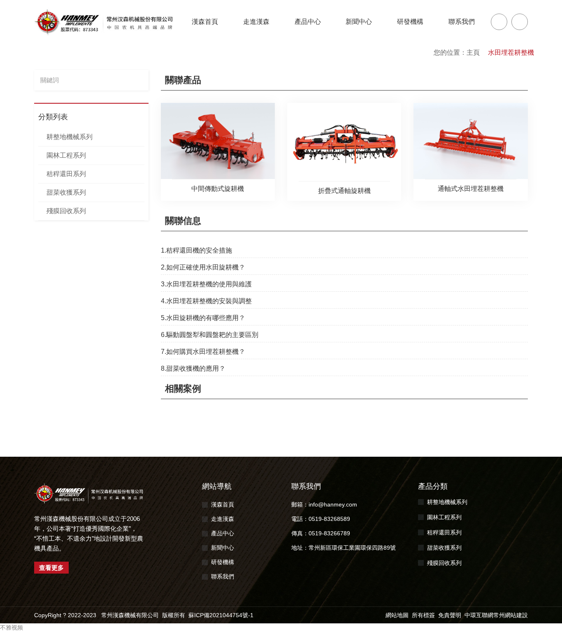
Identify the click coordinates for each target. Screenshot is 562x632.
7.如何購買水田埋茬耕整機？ (203, 351)
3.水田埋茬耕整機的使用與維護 (206, 284)
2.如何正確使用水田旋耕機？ (203, 267)
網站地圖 (397, 615)
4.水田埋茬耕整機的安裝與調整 (206, 300)
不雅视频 (11, 627)
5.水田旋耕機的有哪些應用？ (203, 317)
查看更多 (51, 567)
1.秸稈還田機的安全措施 (196, 250)
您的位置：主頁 (457, 52)
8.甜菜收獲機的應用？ (193, 368)
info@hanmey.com (333, 504)
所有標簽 (423, 615)
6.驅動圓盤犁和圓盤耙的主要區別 (209, 334)
